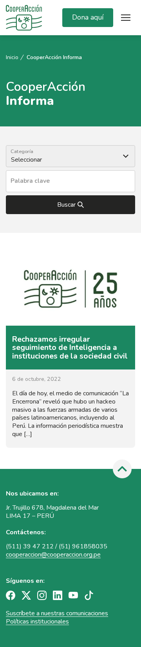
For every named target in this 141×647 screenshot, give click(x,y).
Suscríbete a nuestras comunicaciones (57, 613)
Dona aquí (87, 17)
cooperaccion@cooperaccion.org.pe (53, 554)
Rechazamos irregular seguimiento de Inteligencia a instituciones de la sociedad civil (70, 347)
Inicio (12, 57)
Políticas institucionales (37, 621)
